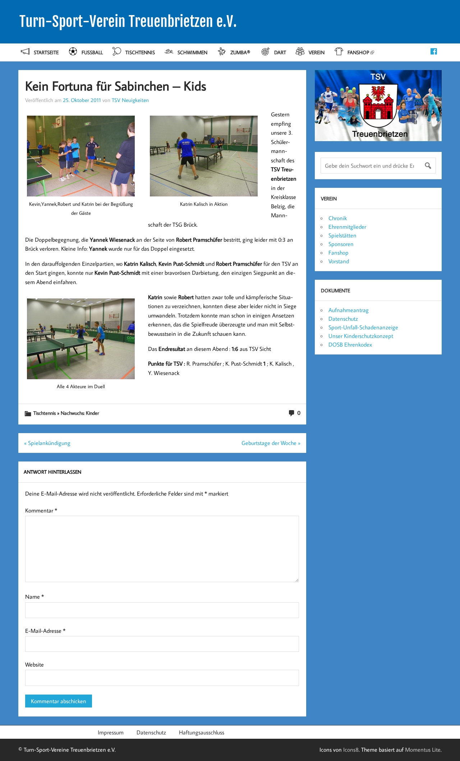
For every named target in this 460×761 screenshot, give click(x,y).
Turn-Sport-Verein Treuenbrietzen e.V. (128, 22)
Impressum (111, 732)
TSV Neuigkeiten (130, 99)
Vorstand (338, 261)
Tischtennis (140, 52)
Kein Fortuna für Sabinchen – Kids (115, 85)
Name (34, 596)
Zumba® (241, 52)
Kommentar (41, 510)
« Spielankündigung (47, 442)
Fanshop (358, 52)
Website (34, 664)
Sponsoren (341, 243)
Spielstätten (342, 235)
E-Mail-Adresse (45, 630)
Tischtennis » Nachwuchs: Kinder (66, 412)
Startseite (46, 52)
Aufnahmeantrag (348, 310)
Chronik (337, 218)
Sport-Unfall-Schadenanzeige (363, 327)
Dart (280, 52)
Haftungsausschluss (201, 732)
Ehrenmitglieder (347, 226)
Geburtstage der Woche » (271, 442)
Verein (317, 52)
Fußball (92, 52)
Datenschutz (343, 318)
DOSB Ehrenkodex (350, 344)
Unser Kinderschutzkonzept (360, 335)
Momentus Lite (423, 749)
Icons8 (351, 749)
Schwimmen (192, 52)
